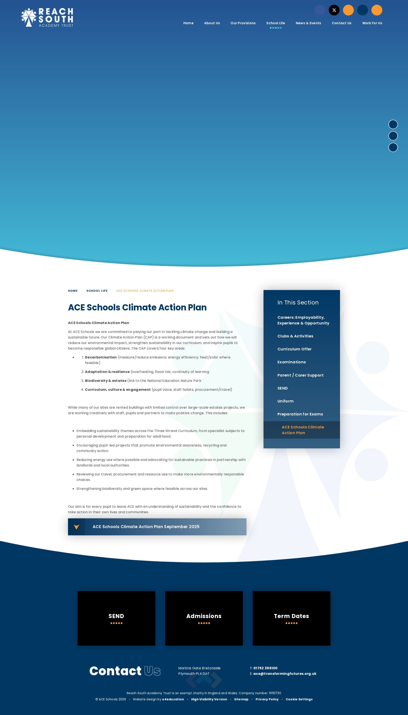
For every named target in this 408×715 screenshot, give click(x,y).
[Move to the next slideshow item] (393, 124)
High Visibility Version (209, 699)
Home (73, 291)
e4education (173, 699)
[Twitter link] (334, 10)
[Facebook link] (319, 10)
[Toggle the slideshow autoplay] (393, 147)
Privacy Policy (267, 699)
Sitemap (241, 699)
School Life (97, 291)
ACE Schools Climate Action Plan (145, 291)
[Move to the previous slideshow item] (393, 136)
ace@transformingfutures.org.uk (285, 673)
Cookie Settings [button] (299, 699)
